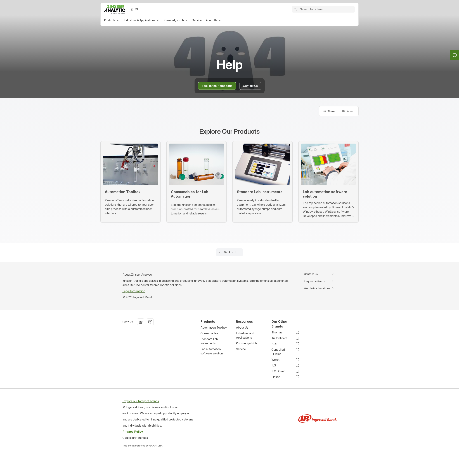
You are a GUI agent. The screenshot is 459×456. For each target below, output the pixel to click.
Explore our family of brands (140, 401)
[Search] (295, 9)
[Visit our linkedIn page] (140, 321)
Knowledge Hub (246, 343)
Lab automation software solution (211, 351)
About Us (242, 327)
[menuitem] (112, 20)
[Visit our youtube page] (150, 321)
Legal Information (133, 291)
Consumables (209, 333)
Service (241, 349)
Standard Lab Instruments (209, 341)
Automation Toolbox (213, 327)
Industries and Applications (245, 335)
